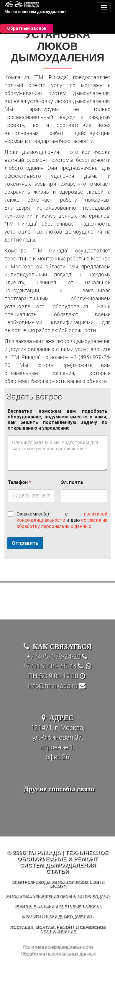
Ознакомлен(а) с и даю (62, 520)
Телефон (19, 482)
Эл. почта (72, 482)
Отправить (25, 543)
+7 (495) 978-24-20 (53, 656)
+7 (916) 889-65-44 (49, 666)
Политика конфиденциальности (57, 946)
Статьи (57, 871)
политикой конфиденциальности (62, 517)
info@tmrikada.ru (53, 685)
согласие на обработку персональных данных (62, 523)
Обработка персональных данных (57, 953)
